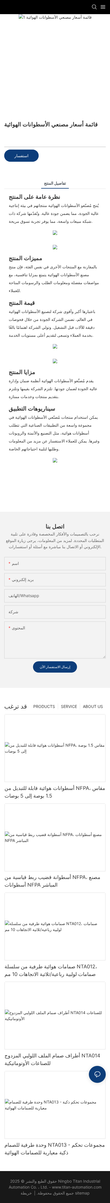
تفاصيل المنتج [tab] (55, 183)
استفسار (21, 155)
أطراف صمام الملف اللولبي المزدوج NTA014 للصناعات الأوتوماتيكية (52, 1059)
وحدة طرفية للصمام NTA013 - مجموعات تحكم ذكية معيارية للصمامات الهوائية (55, 1149)
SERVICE (69, 706)
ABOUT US (93, 706)
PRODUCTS (44, 706)
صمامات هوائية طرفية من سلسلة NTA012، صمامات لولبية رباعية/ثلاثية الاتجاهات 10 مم (51, 970)
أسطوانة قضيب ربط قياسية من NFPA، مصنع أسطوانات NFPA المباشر (52, 881)
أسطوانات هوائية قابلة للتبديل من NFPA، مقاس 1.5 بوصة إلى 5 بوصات (55, 792)
